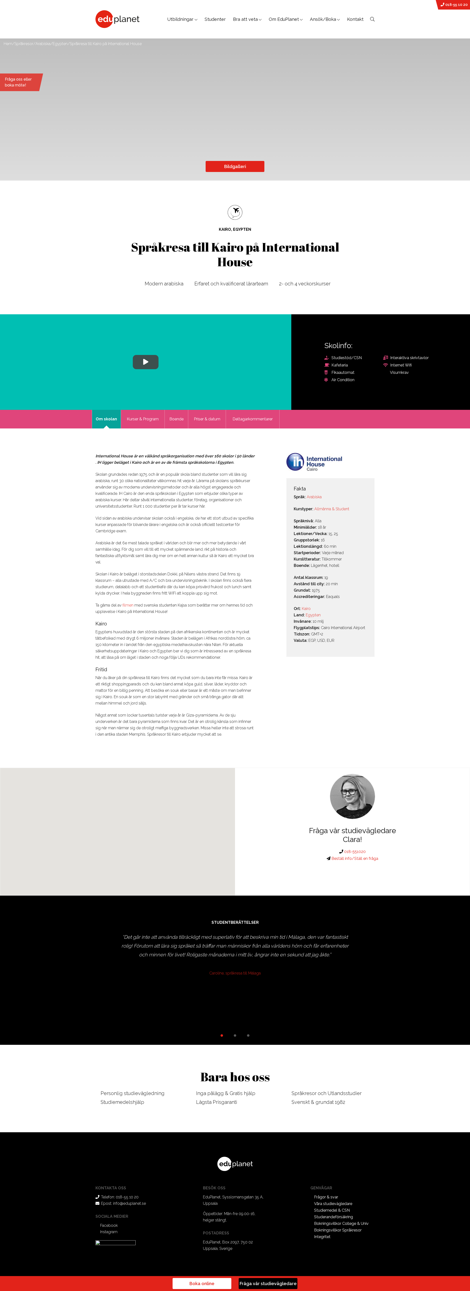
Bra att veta (245, 19)
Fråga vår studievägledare (268, 1283)
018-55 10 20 (456, 4)
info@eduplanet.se (129, 1203)
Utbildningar (181, 19)
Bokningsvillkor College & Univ (341, 1223)
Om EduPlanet (284, 19)
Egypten (60, 43)
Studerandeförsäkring (333, 1217)
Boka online (201, 1283)
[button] (118, 829)
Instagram (109, 1232)
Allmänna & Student (331, 509)
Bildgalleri (235, 166)
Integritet (322, 1236)
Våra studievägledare (333, 1203)
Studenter (215, 19)
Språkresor (23, 43)
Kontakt (355, 19)
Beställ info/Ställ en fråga (354, 858)
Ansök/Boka (323, 19)
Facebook (109, 1225)
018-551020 (354, 851)
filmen (127, 605)
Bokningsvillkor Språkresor (338, 1230)
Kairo (306, 608)
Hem (8, 43)
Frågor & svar (326, 1197)
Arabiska (42, 43)
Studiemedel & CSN (332, 1210)
